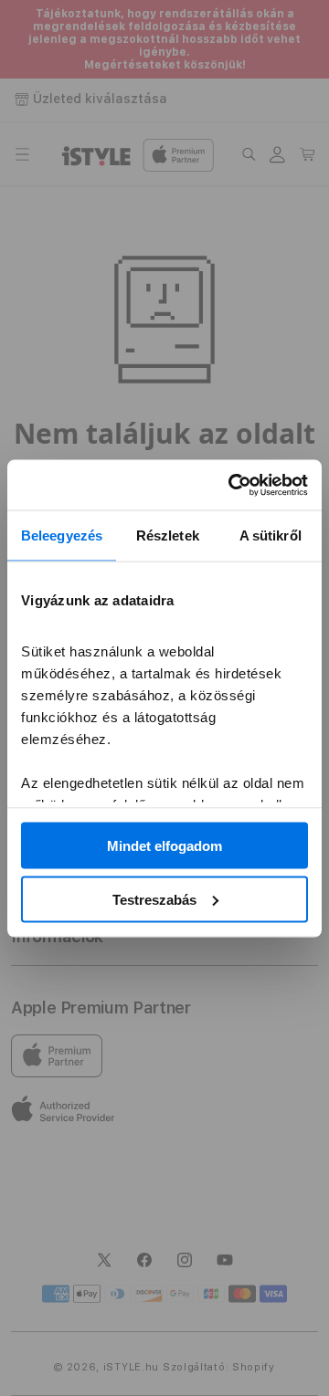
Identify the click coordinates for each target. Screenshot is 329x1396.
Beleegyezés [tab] (61, 535)
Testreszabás (154, 899)
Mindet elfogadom (164, 846)
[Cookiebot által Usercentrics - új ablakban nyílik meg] (232, 485)
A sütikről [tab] (270, 535)
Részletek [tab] (167, 535)
